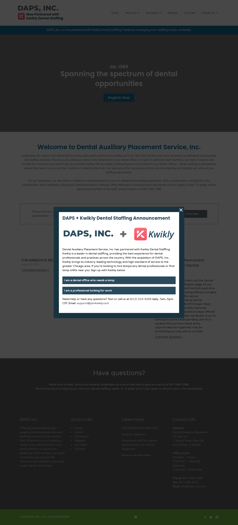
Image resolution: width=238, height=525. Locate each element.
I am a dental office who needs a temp (89, 280)
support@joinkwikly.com (93, 303)
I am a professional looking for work (88, 290)
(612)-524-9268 (140, 299)
